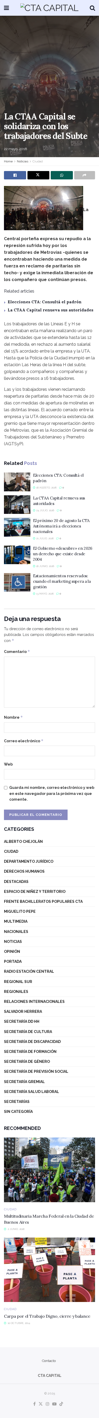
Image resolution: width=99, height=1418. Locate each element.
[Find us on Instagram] (47, 1404)
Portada (13, 961)
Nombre (13, 717)
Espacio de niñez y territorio (34, 891)
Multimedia (15, 921)
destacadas (16, 882)
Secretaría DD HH (21, 1021)
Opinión (12, 951)
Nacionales (16, 932)
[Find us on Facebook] (34, 1404)
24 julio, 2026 (44, 510)
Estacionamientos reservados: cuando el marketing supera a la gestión (62, 581)
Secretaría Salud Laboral (31, 1092)
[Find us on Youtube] (54, 1404)
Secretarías (17, 1102)
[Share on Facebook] (15, 175)
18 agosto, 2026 (45, 487)
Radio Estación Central (29, 971)
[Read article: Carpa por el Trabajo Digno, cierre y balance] (49, 1270)
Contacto (49, 1361)
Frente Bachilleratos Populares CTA (43, 901)
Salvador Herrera (23, 1011)
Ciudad (37, 161)
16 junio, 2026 (44, 566)
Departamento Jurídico (28, 861)
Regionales (16, 992)
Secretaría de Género (27, 1061)
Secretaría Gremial (24, 1082)
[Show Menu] (6, 8)
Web (8, 764)
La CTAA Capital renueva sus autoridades (50, 309)
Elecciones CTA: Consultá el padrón (45, 301)
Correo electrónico (24, 740)
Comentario (17, 651)
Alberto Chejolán (23, 841)
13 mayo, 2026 (44, 593)
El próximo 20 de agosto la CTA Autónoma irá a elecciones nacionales (61, 526)
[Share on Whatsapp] (62, 175)
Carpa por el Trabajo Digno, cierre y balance (47, 1316)
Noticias (22, 161)
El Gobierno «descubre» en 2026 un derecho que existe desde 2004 (62, 554)
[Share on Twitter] (38, 175)
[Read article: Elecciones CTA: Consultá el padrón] (17, 481)
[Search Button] (92, 8)
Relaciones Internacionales (34, 1001)
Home (8, 161)
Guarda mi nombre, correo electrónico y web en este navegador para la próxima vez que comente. (51, 793)
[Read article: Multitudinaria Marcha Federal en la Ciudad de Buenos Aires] (49, 1169)
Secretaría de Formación (30, 1051)
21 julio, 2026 (44, 538)
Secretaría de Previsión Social (36, 1071)
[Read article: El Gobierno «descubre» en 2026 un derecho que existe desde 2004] (17, 555)
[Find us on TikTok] (61, 1404)
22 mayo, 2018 (15, 149)
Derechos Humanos (24, 871)
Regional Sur (18, 982)
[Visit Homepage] (49, 7)
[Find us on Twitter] (41, 1404)
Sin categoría (18, 1111)
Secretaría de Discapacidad (32, 1042)
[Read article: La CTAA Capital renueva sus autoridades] (17, 504)
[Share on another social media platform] (84, 175)
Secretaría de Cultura (28, 1032)
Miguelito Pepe (20, 911)
